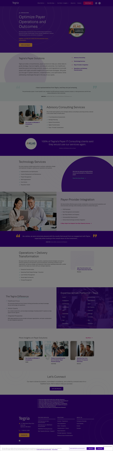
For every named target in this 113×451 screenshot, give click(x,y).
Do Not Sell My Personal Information (44, 449)
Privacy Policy (55, 449)
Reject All (91, 448)
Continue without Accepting (107, 446)
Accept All (100, 448)
